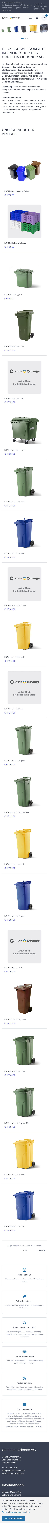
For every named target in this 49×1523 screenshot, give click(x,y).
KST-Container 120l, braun (15, 605)
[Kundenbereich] (37, 18)
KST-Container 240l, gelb (14, 1175)
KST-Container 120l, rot (13, 709)
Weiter (40, 1250)
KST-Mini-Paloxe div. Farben (15, 243)
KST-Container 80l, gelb (13, 398)
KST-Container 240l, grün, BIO (16, 1123)
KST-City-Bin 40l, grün (13, 295)
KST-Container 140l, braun (15, 1019)
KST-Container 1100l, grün (15, 450)
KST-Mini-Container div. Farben (16, 191)
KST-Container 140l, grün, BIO (16, 812)
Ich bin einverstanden (13, 1518)
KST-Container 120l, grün (14, 502)
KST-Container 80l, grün (14, 346)
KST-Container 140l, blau (14, 916)
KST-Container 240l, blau (14, 1226)
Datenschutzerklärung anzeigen (16, 1512)
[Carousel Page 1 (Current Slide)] (22, 38)
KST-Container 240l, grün (14, 1071)
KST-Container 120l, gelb (14, 657)
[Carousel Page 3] (27, 38)
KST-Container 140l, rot (13, 968)
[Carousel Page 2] (25, 38)
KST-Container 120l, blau (14, 554)
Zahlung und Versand (11, 1495)
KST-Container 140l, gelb (14, 864)
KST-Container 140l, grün (14, 761)
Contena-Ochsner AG (11, 1492)
